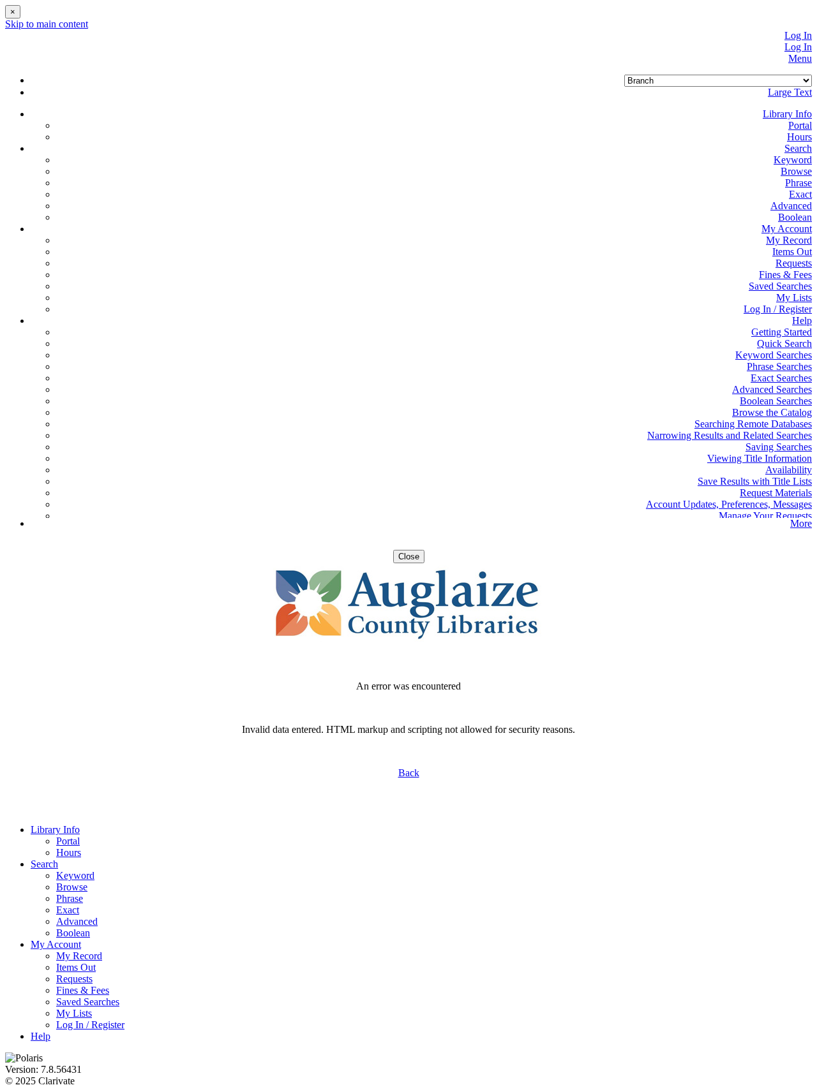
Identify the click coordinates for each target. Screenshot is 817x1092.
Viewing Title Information (759, 458)
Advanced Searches (772, 389)
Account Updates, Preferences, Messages (729, 504)
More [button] (801, 523)
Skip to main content (46, 23)
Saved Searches (780, 286)
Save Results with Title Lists (755, 481)
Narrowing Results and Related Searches (729, 435)
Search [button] (798, 148)
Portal (800, 125)
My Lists (794, 297)
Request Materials (776, 492)
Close (408, 556)
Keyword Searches (773, 355)
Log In (798, 35)
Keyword (793, 159)
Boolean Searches (776, 400)
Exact (800, 194)
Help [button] (802, 320)
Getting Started (781, 332)
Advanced (791, 205)
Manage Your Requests (765, 515)
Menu (800, 58)
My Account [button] (786, 228)
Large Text (790, 92)
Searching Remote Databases (753, 423)
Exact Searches (781, 378)
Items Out (792, 251)
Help (40, 1036)
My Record (789, 240)
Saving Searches (779, 446)
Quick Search (784, 343)
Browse (796, 171)
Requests (794, 263)
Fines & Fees (785, 274)
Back (408, 772)
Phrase (798, 182)
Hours (799, 136)
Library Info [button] (787, 113)
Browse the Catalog (772, 412)
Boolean (795, 217)
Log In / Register (778, 309)
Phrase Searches (779, 366)
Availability (788, 469)
